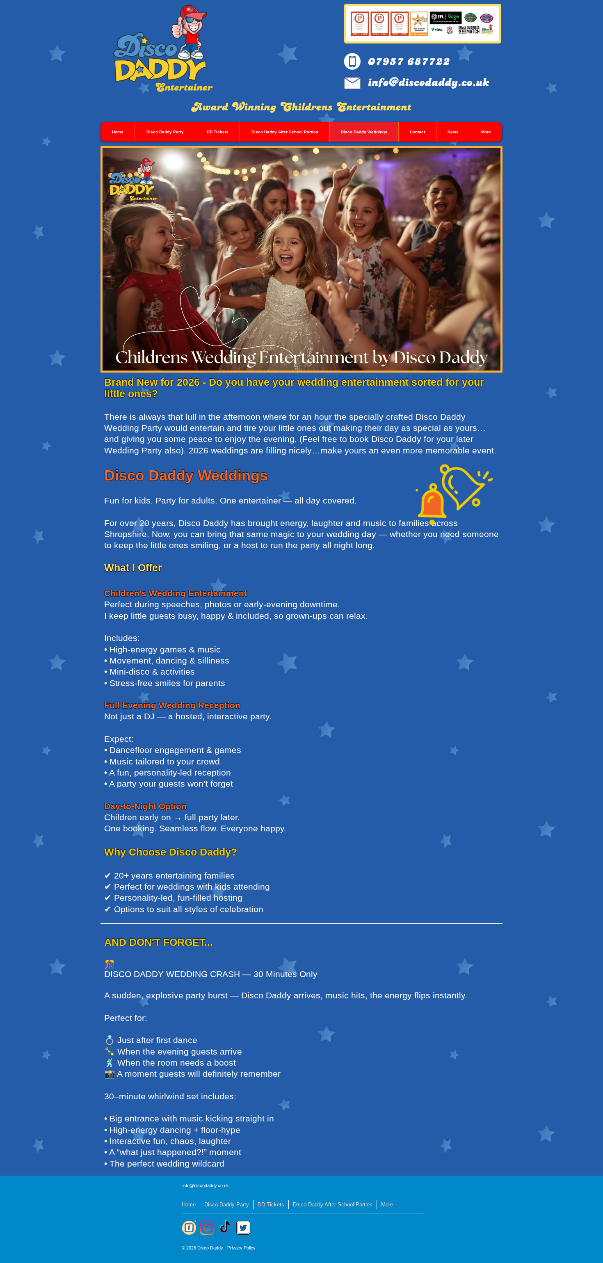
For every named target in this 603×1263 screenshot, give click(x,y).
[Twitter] (243, 1227)
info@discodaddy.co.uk (206, 1185)
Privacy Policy (241, 1247)
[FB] (188, 1227)
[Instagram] (207, 1227)
